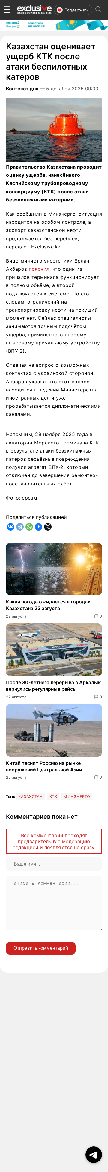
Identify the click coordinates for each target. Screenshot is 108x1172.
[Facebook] (38, 527)
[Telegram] (20, 527)
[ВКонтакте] (10, 527)
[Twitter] (48, 527)
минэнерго (77, 796)
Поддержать (76, 10)
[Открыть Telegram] (94, 1154)
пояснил (39, 269)
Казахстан (30, 796)
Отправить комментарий (41, 948)
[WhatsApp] (29, 527)
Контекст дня (22, 89)
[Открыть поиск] (98, 10)
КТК (53, 796)
